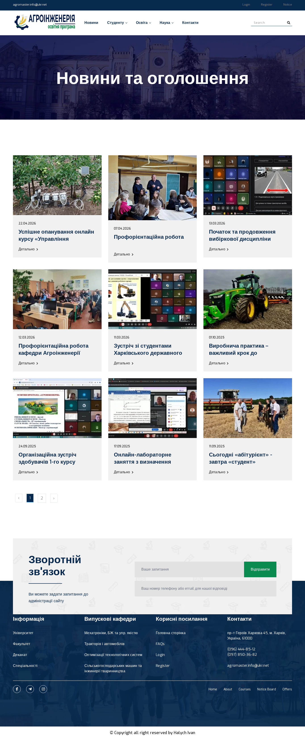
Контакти (190, 22)
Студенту (115, 22)
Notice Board (266, 689)
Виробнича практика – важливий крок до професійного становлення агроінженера (246, 356)
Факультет (21, 643)
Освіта (142, 22)
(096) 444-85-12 (241, 649)
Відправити (260, 569)
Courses (245, 689)
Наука (165, 22)
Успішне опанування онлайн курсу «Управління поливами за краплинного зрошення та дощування (56, 242)
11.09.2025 (217, 446)
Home (213, 689)
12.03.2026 (27, 337)
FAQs (160, 643)
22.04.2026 (27, 223)
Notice (287, 4)
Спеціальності (25, 665)
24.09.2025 (27, 446)
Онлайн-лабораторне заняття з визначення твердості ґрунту (142, 462)
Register (266, 4)
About (228, 689)
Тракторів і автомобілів (104, 643)
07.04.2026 (122, 228)
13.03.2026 (217, 223)
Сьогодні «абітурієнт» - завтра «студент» (240, 458)
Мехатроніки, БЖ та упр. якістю (111, 633)
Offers (287, 689)
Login (246, 4)
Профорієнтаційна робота (149, 237)
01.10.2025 (216, 337)
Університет (23, 633)
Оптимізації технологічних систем (113, 654)
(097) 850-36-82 (242, 654)
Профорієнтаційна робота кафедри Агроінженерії (53, 349)
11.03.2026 (121, 337)
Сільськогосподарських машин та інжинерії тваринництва (113, 668)
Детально (27, 249)
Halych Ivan (184, 732)
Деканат (20, 654)
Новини (91, 22)
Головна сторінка (171, 633)
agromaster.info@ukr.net (30, 4)
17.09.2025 (122, 446)
